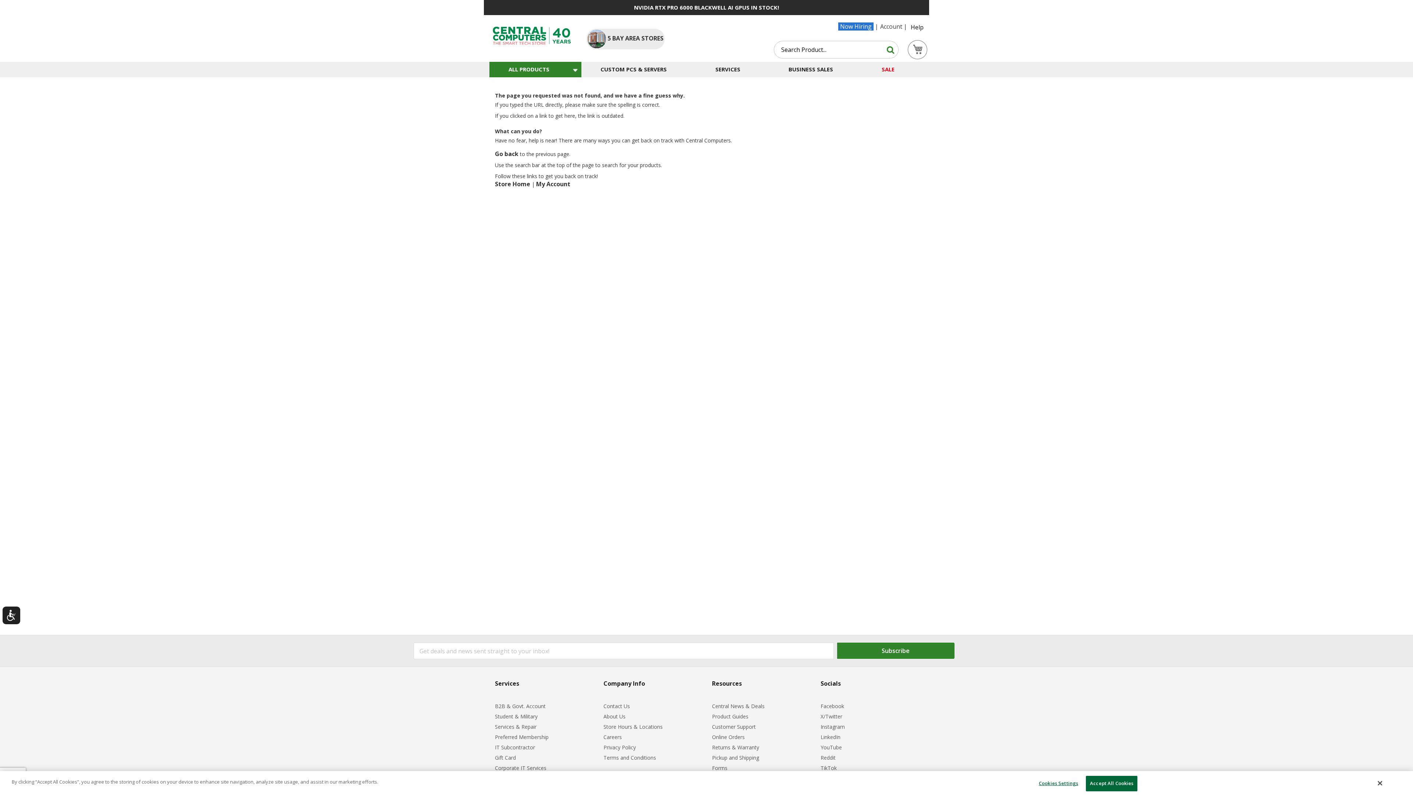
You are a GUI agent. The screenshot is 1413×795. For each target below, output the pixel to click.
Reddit (828, 757)
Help (917, 27)
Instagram (833, 726)
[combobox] (836, 50)
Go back (506, 154)
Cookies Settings (1058, 783)
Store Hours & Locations (633, 726)
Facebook (832, 706)
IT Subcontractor (515, 747)
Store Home (512, 184)
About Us (614, 716)
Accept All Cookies (1111, 783)
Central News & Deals (738, 706)
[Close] (1380, 783)
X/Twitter (831, 716)
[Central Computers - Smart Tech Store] (531, 35)
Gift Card (505, 757)
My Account (553, 184)
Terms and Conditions (629, 757)
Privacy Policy (619, 747)
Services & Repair (515, 726)
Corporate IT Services (520, 767)
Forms (719, 767)
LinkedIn (830, 737)
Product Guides (730, 716)
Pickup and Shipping (735, 757)
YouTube (831, 747)
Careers (612, 737)
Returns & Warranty (735, 747)
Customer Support (734, 726)
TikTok (829, 767)
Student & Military (516, 716)
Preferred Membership (522, 737)
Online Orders (728, 737)
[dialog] (706, 783)
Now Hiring (856, 26)
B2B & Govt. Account (520, 706)
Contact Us (616, 706)
